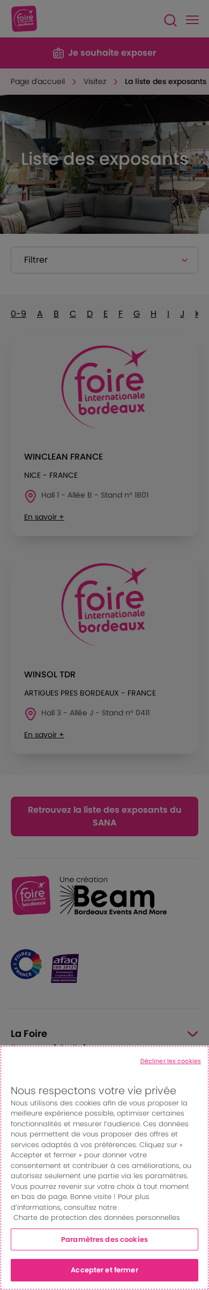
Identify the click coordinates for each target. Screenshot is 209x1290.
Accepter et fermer (104, 1270)
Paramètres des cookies (104, 1239)
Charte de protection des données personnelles (96, 1217)
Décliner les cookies (170, 1061)
